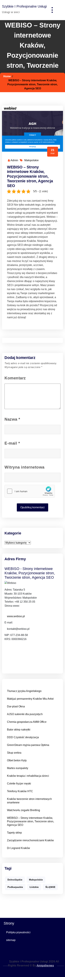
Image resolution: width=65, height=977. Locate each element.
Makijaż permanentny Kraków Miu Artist (30, 698)
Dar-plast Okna (16, 706)
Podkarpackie (15, 887)
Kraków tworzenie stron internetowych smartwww (29, 801)
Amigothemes (45, 965)
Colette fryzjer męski (19, 783)
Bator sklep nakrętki (18, 729)
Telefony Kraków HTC (20, 791)
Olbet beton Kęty (17, 760)
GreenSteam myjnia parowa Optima (28, 745)
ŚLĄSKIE (50, 887)
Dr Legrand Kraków (18, 848)
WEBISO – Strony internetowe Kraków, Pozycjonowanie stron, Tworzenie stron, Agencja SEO (30, 176)
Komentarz (15, 378)
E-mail (12, 443)
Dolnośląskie (15, 879)
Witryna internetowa (24, 467)
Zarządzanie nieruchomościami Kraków (30, 840)
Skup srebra (14, 752)
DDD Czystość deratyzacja (23, 737)
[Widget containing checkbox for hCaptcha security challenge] (29, 491)
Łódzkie (34, 887)
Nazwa (12, 419)
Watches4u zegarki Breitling (23, 810)
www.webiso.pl (16, 616)
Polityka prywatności (18, 932)
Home (7, 76)
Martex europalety (17, 768)
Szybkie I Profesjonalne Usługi (24, 6)
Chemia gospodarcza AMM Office (26, 721)
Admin (14, 160)
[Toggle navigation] (52, 10)
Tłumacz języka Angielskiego (24, 691)
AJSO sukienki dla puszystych (25, 714)
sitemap (11, 940)
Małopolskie (31, 160)
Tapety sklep (14, 832)
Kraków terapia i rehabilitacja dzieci (28, 775)
